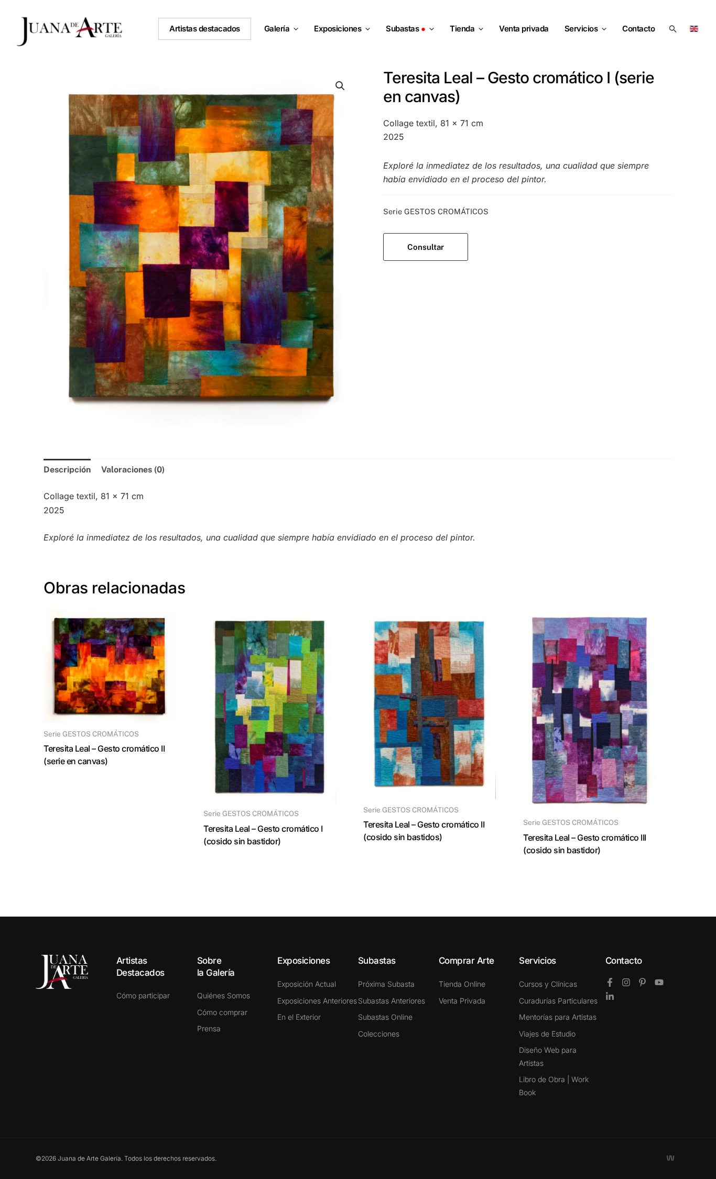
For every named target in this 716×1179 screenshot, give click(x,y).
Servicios (581, 29)
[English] (696, 28)
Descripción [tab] (67, 470)
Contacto (623, 960)
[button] (293, 29)
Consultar (425, 247)
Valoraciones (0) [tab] (133, 470)
